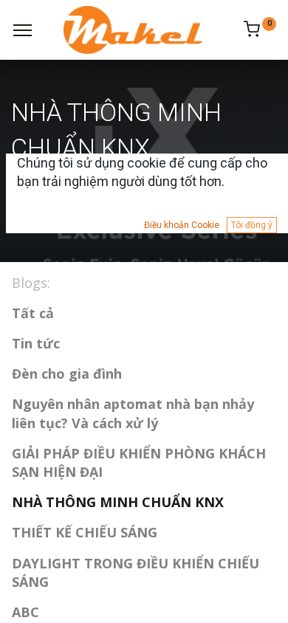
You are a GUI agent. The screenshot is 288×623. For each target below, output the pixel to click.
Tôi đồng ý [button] (251, 225)
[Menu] (22, 30)
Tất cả (33, 313)
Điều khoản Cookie (181, 225)
